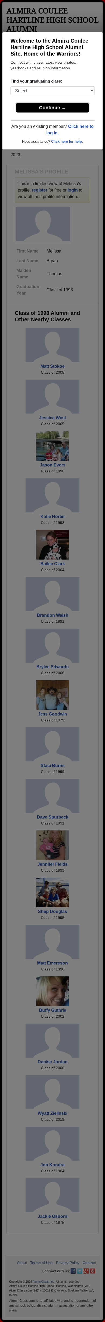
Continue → (52, 107)
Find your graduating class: (36, 81)
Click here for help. (67, 141)
